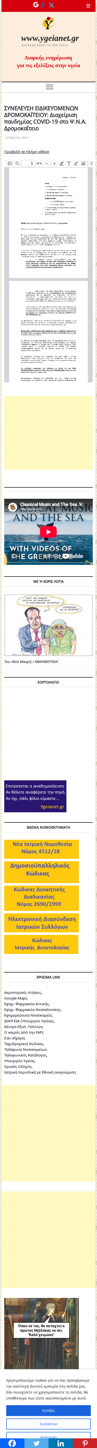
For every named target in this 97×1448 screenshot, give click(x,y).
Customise (48, 1424)
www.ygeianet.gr (50, 38)
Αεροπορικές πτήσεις (22, 992)
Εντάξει (48, 1410)
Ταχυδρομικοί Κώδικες (23, 1043)
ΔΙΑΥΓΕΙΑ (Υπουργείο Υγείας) (28, 1020)
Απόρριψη (48, 1437)
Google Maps (15, 998)
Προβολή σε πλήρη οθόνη (26, 151)
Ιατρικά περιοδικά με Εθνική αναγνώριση (40, 1072)
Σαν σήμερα (14, 1037)
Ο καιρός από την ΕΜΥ (23, 1032)
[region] (48, 1408)
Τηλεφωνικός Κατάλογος (25, 1055)
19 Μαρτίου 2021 (16, 137)
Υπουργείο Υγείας (19, 1060)
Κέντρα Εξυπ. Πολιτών (23, 1026)
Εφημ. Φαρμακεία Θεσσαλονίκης (32, 1009)
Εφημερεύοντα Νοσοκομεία (28, 1015)
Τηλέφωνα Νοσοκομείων (25, 1049)
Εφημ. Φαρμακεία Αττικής (26, 1003)
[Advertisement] (48, 433)
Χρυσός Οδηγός (18, 1066)
